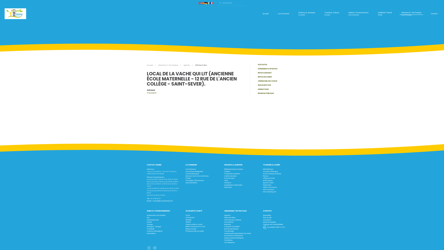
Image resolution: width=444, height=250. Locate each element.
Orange (150, 224)
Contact (434, 13)
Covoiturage (229, 231)
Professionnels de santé (195, 231)
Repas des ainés (265, 77)
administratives (191, 183)
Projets (188, 178)
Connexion (267, 220)
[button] (307, 14)
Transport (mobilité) (231, 226)
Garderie (227, 183)
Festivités (262, 64)
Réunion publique (266, 93)
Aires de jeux (268, 180)
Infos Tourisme (268, 189)
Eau (148, 217)
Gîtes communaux (270, 187)
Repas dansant (265, 73)
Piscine (265, 176)
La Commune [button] (283, 13)
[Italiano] (208, 3)
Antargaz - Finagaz (154, 226)
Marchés (227, 224)
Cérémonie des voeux (267, 81)
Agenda (227, 215)
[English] (199, 3)
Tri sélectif (150, 229)
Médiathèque (268, 169)
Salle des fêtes (229, 217)
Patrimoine (267, 185)
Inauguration (264, 85)
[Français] (211, 3)
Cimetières (228, 240)
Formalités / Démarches (195, 180)
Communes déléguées (194, 171)
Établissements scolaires (233, 169)
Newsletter (267, 215)
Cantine (227, 171)
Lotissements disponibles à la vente (237, 233)
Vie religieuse (229, 242)
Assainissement (153, 220)
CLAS (226, 180)
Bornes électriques (231, 229)
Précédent (152, 93)
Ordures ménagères (154, 231)
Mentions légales (269, 222)
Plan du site (267, 217)
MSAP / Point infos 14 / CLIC (195, 226)
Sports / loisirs (268, 183)
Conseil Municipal (192, 174)
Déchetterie (151, 233)
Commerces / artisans (232, 220)
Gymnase (228, 187)
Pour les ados (229, 178)
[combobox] (232, 3)
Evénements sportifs (267, 69)
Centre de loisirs (230, 176)
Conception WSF (273, 227)
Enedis (149, 222)
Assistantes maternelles (233, 185)
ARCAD (188, 222)
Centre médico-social (194, 224)
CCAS (188, 215)
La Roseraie (190, 217)
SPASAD (188, 220)
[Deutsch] (205, 3)
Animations (263, 89)
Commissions (191, 169)
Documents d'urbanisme (233, 235)
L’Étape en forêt (268, 178)
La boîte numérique (270, 171)
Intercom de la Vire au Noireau (197, 176)
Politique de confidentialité (273, 224)
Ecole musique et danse (272, 174)
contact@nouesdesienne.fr (162, 201)
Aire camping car (269, 192)
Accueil (265, 13)
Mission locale (191, 229)
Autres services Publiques (234, 238)
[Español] (202, 3)
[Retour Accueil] (15, 13)
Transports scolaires (232, 174)
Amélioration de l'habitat (156, 215)
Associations (229, 222)
